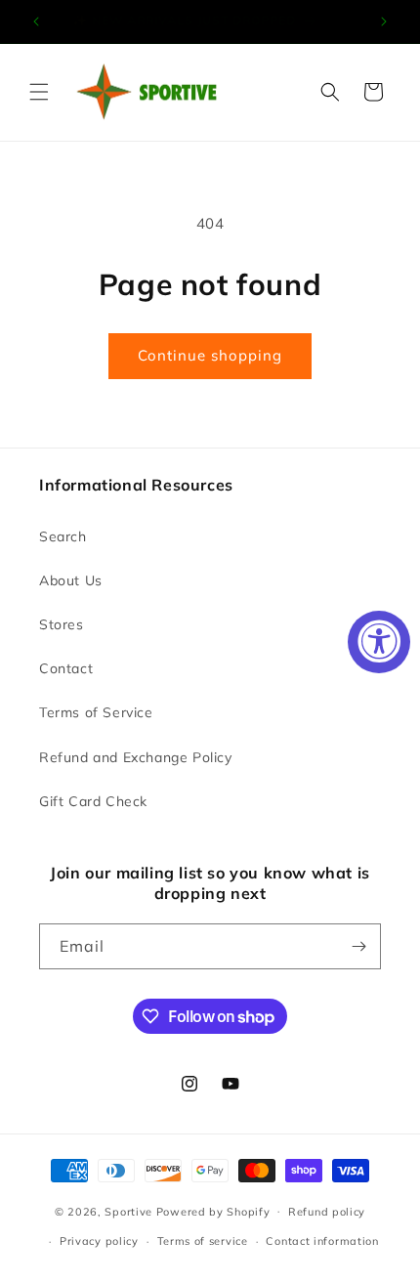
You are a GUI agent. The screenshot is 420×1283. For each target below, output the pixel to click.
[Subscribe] (358, 946)
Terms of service (202, 1241)
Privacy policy (99, 1241)
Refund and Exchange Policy (135, 757)
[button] (39, 91)
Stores (61, 624)
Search (63, 536)
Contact (66, 668)
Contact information (322, 1241)
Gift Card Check (93, 801)
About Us (71, 580)
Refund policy (326, 1212)
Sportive (128, 1211)
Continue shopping (210, 355)
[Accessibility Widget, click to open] (379, 642)
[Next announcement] (383, 21)
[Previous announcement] (36, 21)
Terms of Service (96, 712)
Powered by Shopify (213, 1211)
